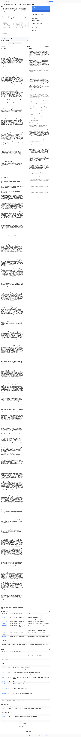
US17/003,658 (3, 708)
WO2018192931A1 (4, 617)
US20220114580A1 (4, 683)
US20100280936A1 (4, 615)
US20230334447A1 (4, 654)
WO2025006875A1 (4, 657)
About (30, 735)
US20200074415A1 (4, 686)
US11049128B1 (4, 632)
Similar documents (38, 33)
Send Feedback (34, 735)
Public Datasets (40, 735)
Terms (44, 735)
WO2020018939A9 (4, 688)
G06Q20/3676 (4, 32)
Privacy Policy (48, 735)
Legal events (34, 33)
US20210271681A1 (4, 674)
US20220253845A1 (4, 691)
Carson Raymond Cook (38, 13)
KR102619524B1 (4, 636)
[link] (7, 32)
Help (51, 735)
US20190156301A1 (4, 621)
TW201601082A (4, 681)
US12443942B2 (4, 667)
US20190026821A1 (4, 619)
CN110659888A (4, 623)
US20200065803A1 (4, 625)
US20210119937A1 (4, 693)
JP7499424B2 (3, 677)
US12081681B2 (4, 669)
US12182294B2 (4, 672)
